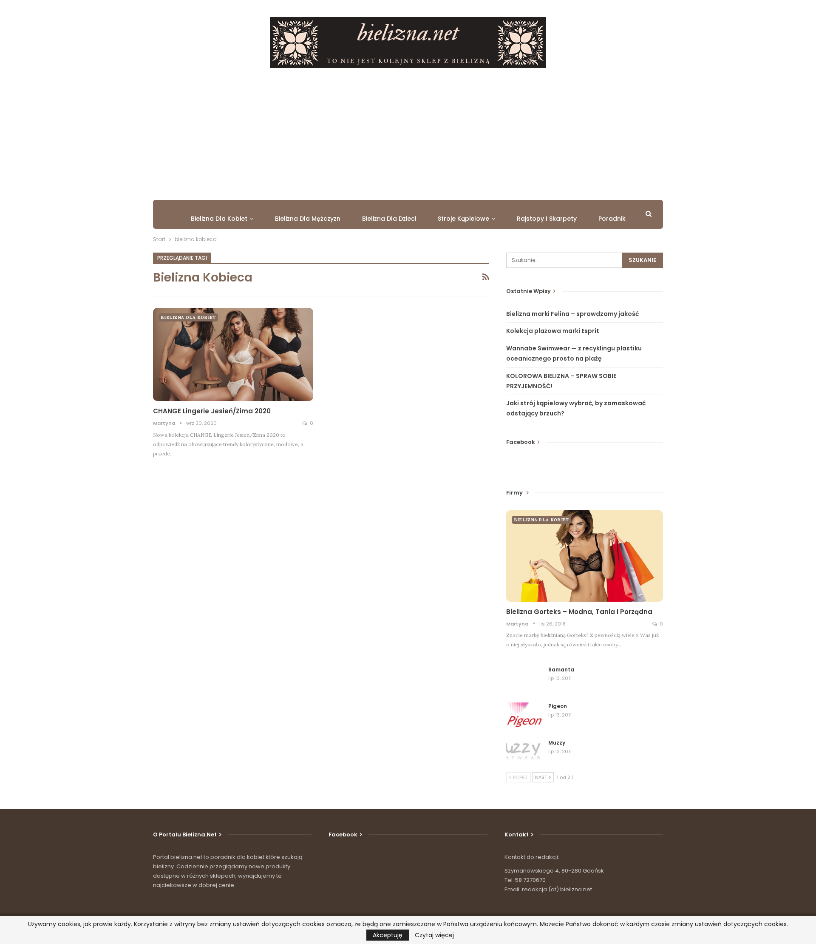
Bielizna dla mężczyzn (307, 218)
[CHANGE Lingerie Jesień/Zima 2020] (233, 354)
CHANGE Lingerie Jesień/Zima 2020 (212, 411)
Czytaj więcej (434, 935)
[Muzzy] (524, 752)
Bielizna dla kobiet (219, 218)
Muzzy (556, 742)
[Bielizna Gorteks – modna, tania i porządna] (584, 555)
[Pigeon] (524, 716)
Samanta (561, 669)
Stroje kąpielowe (463, 218)
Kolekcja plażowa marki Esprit (552, 331)
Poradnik (612, 218)
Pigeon (557, 706)
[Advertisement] (408, 131)
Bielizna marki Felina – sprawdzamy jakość (572, 314)
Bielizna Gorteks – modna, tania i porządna (579, 611)
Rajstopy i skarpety (547, 218)
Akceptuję (387, 935)
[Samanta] (524, 679)
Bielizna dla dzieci (389, 218)
